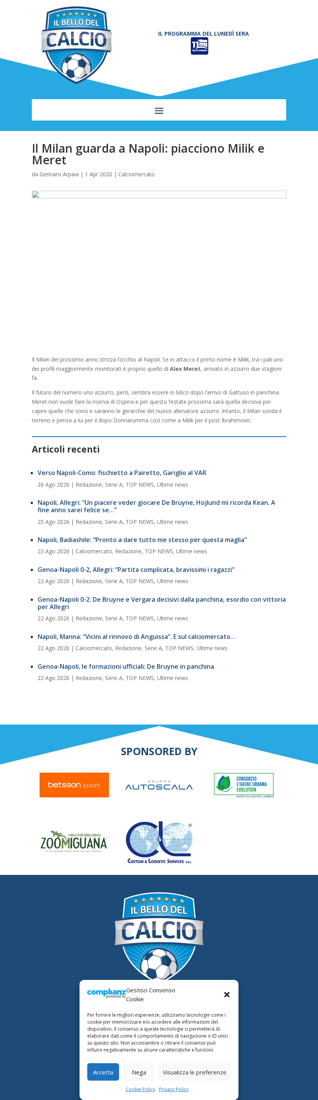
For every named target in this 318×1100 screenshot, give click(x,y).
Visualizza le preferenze (194, 1072)
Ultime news (172, 484)
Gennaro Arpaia (59, 174)
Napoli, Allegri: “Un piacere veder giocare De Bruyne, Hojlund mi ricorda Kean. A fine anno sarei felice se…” (156, 506)
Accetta (103, 1072)
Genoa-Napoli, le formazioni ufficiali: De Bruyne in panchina (126, 666)
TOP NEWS (140, 484)
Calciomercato (136, 174)
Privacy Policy (173, 1089)
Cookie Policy (140, 1089)
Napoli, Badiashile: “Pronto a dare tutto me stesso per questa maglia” (142, 539)
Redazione (89, 484)
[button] (227, 994)
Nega (139, 1072)
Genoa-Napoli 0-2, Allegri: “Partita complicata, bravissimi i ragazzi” (136, 569)
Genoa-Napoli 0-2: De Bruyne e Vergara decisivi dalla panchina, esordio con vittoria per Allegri (162, 603)
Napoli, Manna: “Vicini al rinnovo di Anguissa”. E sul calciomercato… (137, 636)
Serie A (114, 484)
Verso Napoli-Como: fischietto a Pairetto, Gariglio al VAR (122, 472)
